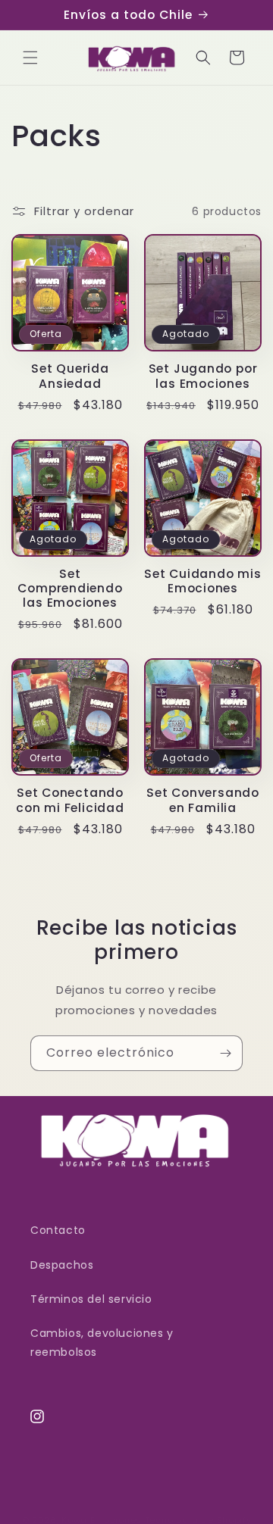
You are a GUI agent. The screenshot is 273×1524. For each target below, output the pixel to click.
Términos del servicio (91, 1299)
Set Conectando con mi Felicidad (70, 799)
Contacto (58, 1230)
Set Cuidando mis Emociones (202, 581)
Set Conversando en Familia (202, 799)
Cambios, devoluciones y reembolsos (102, 1343)
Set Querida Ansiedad (70, 375)
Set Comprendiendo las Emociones (69, 589)
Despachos (61, 1265)
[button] (30, 57)
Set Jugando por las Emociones (203, 375)
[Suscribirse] (225, 1053)
